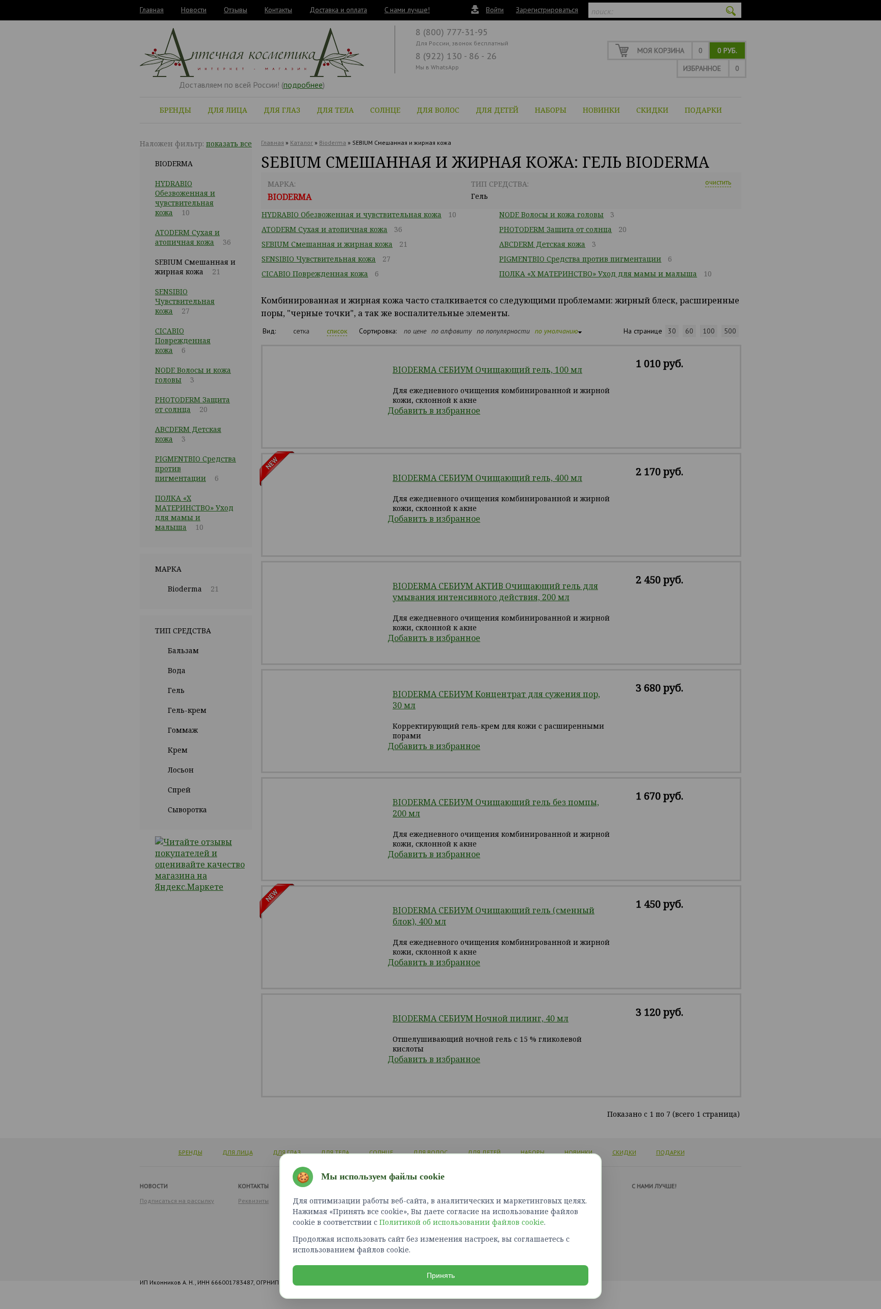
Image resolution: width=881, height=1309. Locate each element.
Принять (441, 1275)
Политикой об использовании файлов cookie (461, 1222)
